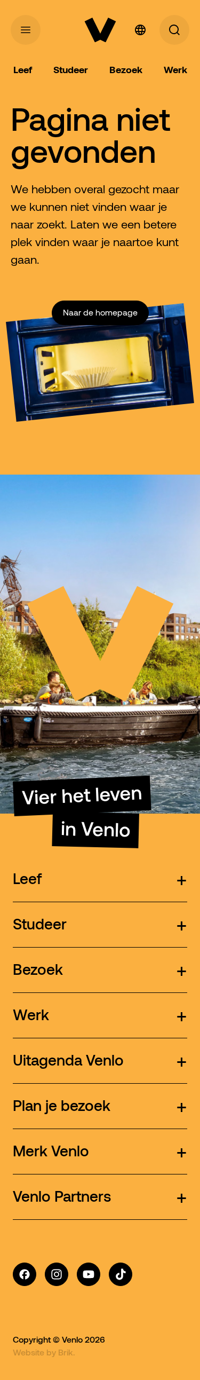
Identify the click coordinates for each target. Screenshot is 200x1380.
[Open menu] (26, 30)
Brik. (66, 1352)
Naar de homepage (100, 312)
